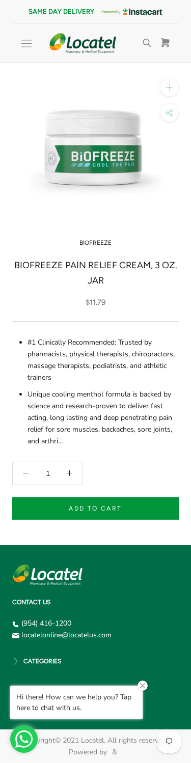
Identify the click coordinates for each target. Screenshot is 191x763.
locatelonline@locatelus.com (66, 635)
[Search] (147, 43)
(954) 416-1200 (46, 623)
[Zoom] (169, 87)
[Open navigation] (26, 43)
